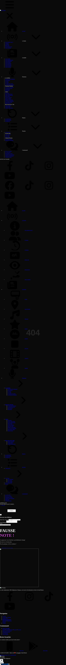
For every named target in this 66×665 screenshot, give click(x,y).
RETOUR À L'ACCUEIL (7, 548)
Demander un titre (9, 153)
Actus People (8, 62)
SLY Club (7, 135)
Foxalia (18, 652)
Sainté (7, 629)
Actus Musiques (8, 61)
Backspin (7, 93)
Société (26, 368)
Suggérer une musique (9, 154)
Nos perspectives (8, 46)
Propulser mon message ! (5, 524)
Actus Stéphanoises (9, 60)
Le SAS (6, 81)
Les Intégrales (8, 118)
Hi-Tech (26, 348)
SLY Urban (7, 136)
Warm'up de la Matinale (10, 79)
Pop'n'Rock (7, 89)
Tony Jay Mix (8, 98)
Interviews (9, 620)
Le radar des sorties (9, 83)
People (26, 328)
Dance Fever (7, 103)
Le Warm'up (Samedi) (9, 84)
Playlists (24, 467)
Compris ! (11, 510)
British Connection (9, 99)
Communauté (25, 493)
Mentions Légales (3, 655)
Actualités (24, 289)
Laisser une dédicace (9, 155)
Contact (4, 623)
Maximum (7, 90)
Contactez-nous (8, 157)
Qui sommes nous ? (9, 42)
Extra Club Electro (9, 95)
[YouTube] (9, 180)
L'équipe (7, 43)
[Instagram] (49, 170)
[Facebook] (9, 170)
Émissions (24, 378)
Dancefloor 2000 (8, 102)
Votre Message (3, 522)
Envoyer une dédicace (7, 630)
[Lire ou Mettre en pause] (1, 660)
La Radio (24, 220)
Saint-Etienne (27, 309)
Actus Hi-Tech (8, 64)
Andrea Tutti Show (9, 107)
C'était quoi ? (8, 132)
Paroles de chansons (9, 140)
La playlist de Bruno (9, 87)
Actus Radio (7, 58)
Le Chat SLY (8, 152)
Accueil (23, 210)
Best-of (4, 622)
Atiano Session (8, 105)
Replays (23, 453)
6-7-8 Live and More (9, 101)
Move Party (7, 96)
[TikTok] (29, 170)
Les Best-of (7, 121)
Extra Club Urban (8, 94)
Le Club (7, 82)
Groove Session (8, 97)
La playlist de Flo (8, 88)
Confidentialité (13, 655)
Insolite (26, 338)
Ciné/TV (26, 358)
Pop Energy (7, 80)
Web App (21, 650)
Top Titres (7, 478)
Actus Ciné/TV (8, 65)
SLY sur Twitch (8, 151)
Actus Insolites (8, 63)
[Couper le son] (0, 664)
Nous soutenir (8, 47)
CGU (8, 655)
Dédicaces (7, 499)
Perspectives (27, 269)
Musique (26, 319)
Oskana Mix (7, 106)
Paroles (6, 484)
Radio (25, 299)
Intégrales (5, 620)
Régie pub (7, 45)
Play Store (45, 650)
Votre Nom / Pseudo (4, 519)
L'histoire (7, 44)
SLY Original (8, 134)
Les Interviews (8, 120)
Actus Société (8, 67)
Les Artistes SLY (8, 139)
